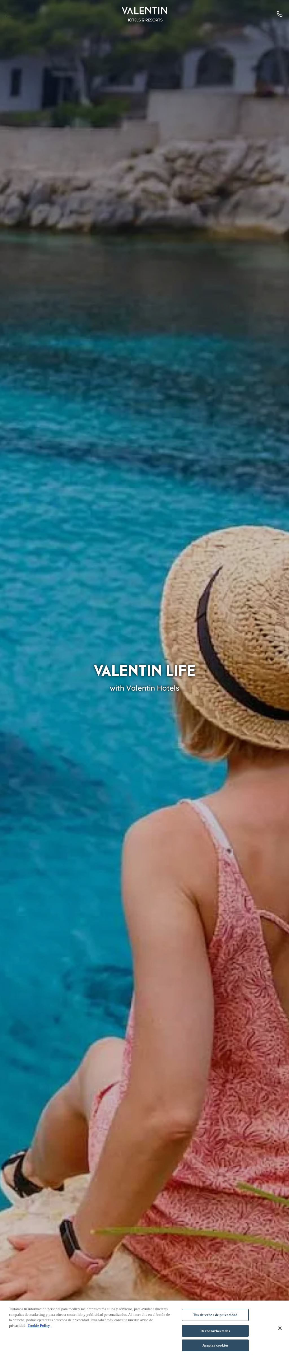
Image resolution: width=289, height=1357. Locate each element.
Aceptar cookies (215, 1345)
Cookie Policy (39, 1325)
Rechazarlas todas (215, 1331)
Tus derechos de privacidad (215, 1315)
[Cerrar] (280, 1328)
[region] (144, 1329)
